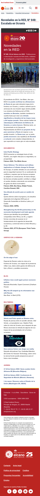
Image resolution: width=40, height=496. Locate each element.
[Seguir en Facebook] (9, 492)
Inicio (2, 13)
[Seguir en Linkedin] (25, 492)
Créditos (26, 471)
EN (23, 8)
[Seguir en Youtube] (31, 492)
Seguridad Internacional (22, 13)
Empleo (6, 480)
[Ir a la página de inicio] (8, 9)
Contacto (7, 466)
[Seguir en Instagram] (20, 492)
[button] (30, 8)
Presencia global (21, 2)
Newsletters (9, 13)
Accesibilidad (28, 475)
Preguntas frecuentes (12, 475)
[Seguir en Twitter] (15, 492)
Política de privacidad (12, 471)
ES (19, 8)
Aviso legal (17, 466)
